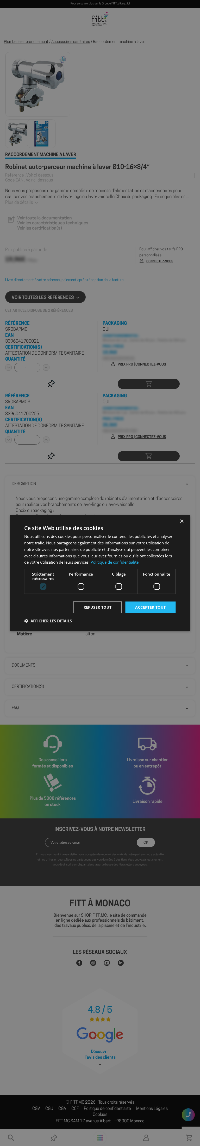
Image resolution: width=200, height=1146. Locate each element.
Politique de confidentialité (115, 562)
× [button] (182, 521)
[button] (48, 620)
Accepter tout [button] (150, 607)
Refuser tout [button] (98, 607)
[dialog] (100, 573)
